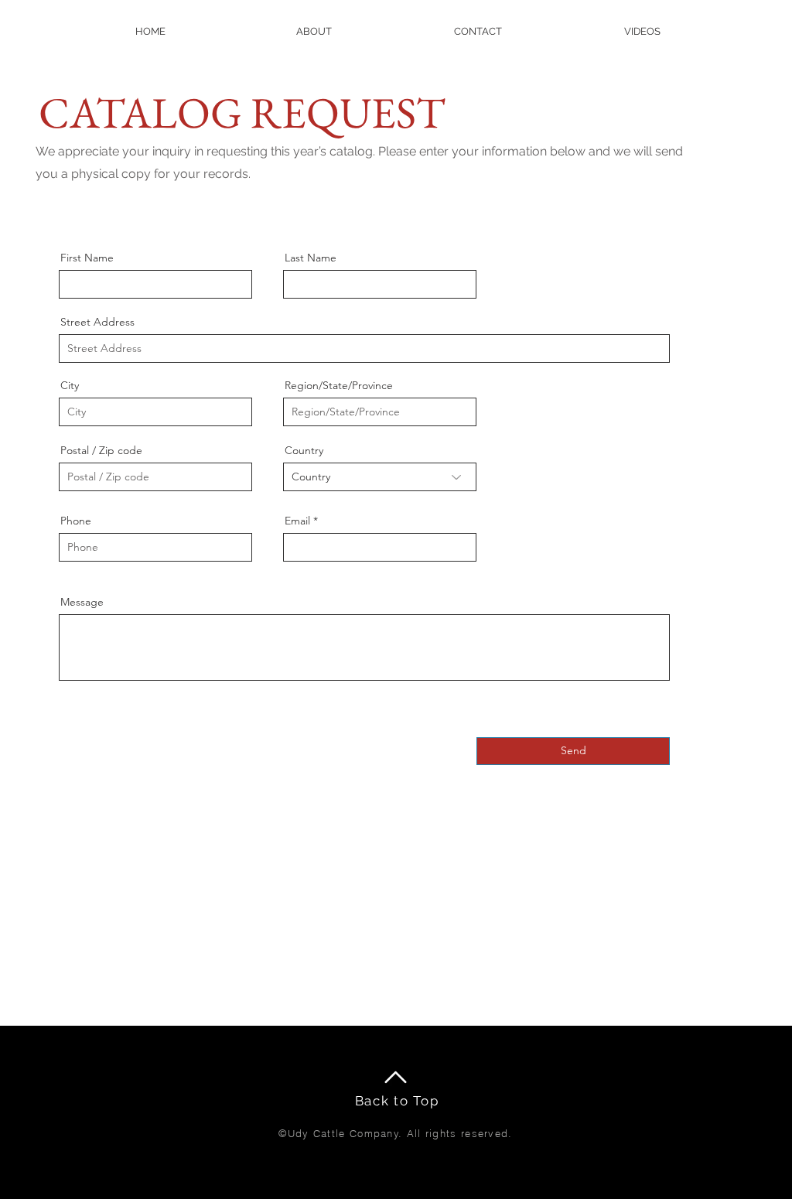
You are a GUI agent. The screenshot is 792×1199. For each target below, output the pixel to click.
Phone (75, 520)
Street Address (97, 321)
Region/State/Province (339, 385)
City (69, 385)
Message (82, 601)
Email (297, 520)
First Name (87, 257)
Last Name (310, 257)
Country (304, 450)
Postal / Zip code (101, 450)
